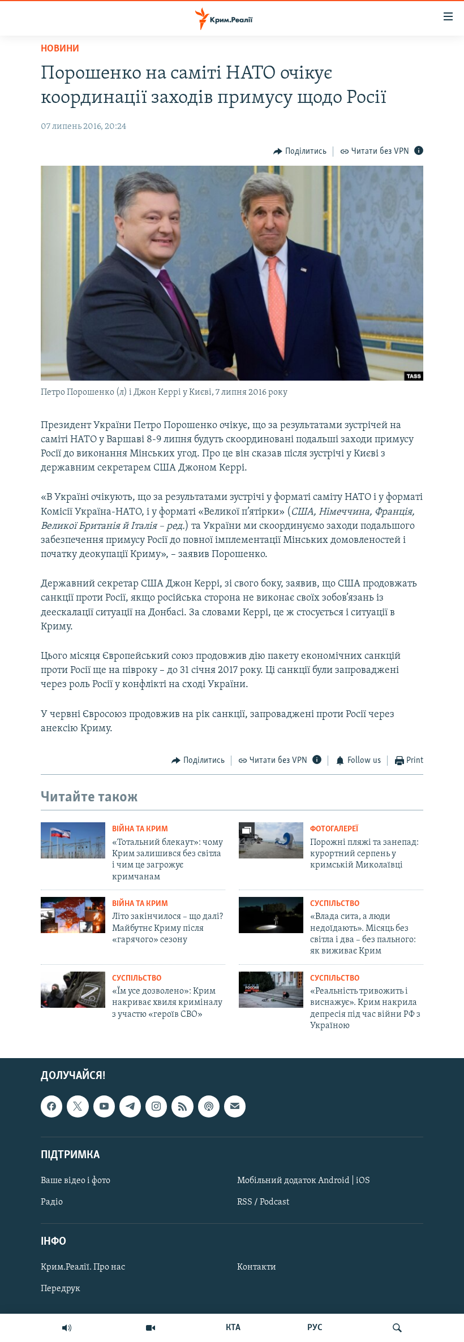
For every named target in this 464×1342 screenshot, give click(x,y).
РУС (315, 1327)
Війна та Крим (140, 829)
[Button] (299, 151)
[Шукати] (397, 1328)
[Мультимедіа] (150, 1328)
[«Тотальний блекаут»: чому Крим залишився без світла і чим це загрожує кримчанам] (73, 840)
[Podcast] (209, 1106)
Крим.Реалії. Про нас (83, 1267)
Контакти (256, 1267)
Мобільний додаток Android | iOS (303, 1180)
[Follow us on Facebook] (51, 1106)
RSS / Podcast (263, 1202)
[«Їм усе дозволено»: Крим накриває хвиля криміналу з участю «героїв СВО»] (73, 990)
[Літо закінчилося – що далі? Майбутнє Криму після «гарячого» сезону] (73, 915)
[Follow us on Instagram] (156, 1106)
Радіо (52, 1202)
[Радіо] (67, 1328)
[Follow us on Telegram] (130, 1106)
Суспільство (334, 904)
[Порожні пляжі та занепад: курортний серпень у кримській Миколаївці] (271, 840)
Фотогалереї (334, 829)
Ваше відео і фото (75, 1180)
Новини (60, 49)
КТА (233, 1327)
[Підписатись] (235, 1106)
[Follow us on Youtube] (104, 1106)
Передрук (60, 1288)
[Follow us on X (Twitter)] (77, 1106)
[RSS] (182, 1106)
